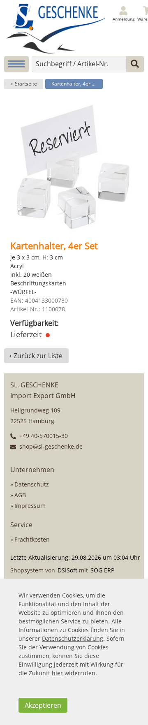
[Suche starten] (134, 64)
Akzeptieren (43, 705)
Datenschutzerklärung (72, 638)
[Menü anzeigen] (16, 64)
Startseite (26, 83)
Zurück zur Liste (38, 355)
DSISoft (67, 570)
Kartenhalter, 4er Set (75, 83)
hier (57, 673)
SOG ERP (102, 570)
